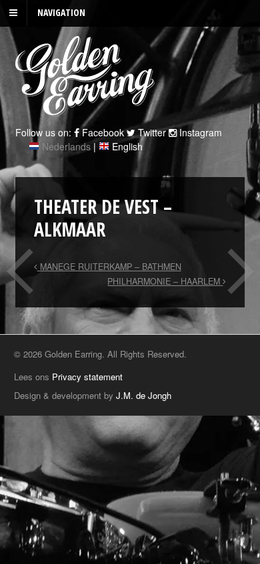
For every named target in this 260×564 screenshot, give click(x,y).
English (127, 146)
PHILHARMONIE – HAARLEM (165, 281)
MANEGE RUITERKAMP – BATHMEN (109, 267)
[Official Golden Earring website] (87, 109)
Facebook (101, 132)
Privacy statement (87, 376)
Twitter (150, 132)
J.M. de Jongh (143, 395)
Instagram (199, 132)
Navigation (61, 12)
